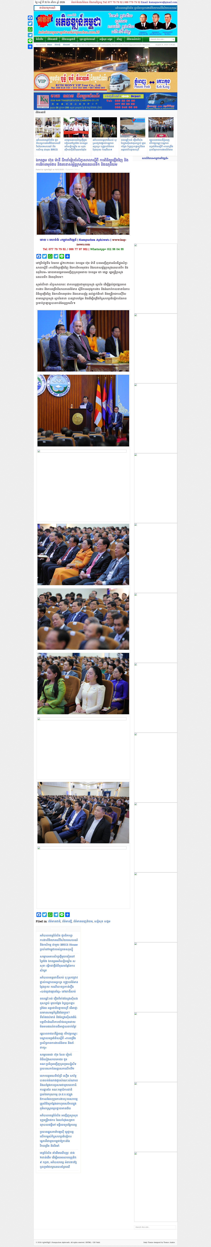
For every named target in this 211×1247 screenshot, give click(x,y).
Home (49, 45)
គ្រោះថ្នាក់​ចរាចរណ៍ (87, 39)
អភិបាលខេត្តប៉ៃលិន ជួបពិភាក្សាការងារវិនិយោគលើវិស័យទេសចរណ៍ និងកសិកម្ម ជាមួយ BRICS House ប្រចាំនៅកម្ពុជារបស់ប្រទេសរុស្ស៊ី (59, 943)
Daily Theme (148, 1242)
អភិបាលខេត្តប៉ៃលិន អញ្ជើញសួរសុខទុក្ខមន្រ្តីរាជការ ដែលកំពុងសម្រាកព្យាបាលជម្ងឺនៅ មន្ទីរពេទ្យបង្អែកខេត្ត (59, 1120)
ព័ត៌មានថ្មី (57, 45)
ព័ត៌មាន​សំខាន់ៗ (134, 39)
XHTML (88, 1242)
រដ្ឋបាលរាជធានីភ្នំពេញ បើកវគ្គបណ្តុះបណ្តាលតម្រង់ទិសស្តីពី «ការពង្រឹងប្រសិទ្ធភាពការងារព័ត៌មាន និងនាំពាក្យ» (59, 1041)
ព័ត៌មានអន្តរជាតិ (68, 39)
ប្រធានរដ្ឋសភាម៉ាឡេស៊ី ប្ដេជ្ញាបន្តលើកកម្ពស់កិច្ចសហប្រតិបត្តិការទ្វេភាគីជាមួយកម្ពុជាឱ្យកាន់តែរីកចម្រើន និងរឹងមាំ (57, 1139)
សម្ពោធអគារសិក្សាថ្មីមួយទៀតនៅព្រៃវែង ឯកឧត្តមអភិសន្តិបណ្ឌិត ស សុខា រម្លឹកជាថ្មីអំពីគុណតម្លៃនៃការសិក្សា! (57, 964)
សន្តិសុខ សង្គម (105, 39)
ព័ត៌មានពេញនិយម (83, 922)
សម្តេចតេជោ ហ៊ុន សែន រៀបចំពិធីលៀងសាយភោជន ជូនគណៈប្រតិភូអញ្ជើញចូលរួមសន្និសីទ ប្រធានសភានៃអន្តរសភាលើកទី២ (58, 1062)
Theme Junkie (169, 1242)
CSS (94, 1242)
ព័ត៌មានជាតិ (52, 39)
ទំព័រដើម (39, 39)
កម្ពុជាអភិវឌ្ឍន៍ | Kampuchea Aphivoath (105, 23)
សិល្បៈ (119, 39)
